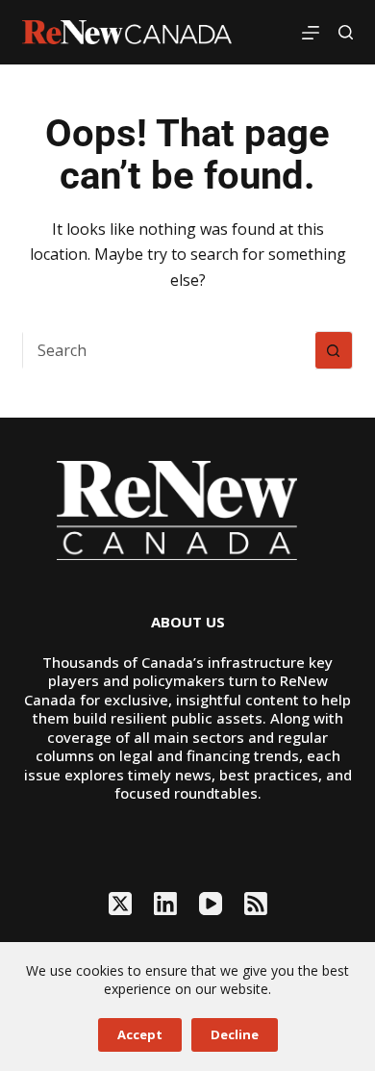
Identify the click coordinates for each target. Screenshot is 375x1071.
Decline (235, 1034)
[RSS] (255, 903)
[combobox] (168, 350)
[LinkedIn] (165, 903)
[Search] (345, 32)
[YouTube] (210, 903)
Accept (139, 1034)
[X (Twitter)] (120, 903)
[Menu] (310, 32)
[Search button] (333, 350)
